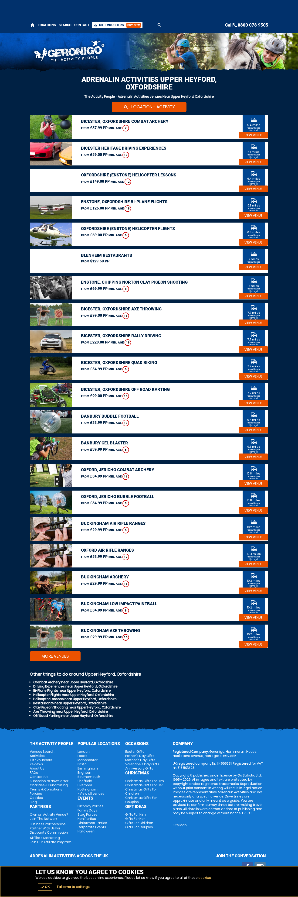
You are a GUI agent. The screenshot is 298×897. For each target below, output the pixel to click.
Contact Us (39, 776)
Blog (33, 802)
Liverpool (85, 785)
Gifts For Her (135, 818)
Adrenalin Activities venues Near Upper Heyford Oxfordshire (166, 96)
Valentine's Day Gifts (142, 764)
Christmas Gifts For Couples (141, 799)
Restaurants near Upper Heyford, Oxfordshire (70, 703)
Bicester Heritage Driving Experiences (123, 148)
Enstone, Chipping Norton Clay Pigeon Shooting (134, 282)
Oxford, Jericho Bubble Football (117, 496)
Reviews (36, 764)
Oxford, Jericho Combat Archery (117, 469)
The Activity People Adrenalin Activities (107, 52)
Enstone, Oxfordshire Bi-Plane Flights (124, 201)
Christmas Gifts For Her (144, 785)
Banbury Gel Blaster (104, 442)
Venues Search (42, 751)
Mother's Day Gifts (140, 760)
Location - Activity (149, 107)
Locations (47, 25)
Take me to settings (73, 886)
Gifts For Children (139, 823)
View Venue (253, 135)
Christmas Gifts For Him (144, 781)
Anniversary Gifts (139, 768)
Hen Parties (87, 818)
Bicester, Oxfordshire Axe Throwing (121, 308)
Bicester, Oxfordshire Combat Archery (124, 121)
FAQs (34, 772)
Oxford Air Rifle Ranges (107, 550)
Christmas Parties (92, 823)
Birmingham (88, 768)
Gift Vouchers (117, 25)
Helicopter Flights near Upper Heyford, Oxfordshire (73, 694)
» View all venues (91, 793)
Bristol (82, 764)
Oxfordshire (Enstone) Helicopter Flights (128, 228)
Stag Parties (88, 814)
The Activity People (99, 96)
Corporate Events (92, 827)
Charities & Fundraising (49, 785)
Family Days (87, 810)
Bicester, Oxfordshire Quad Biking (119, 362)
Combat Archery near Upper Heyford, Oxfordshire (73, 682)
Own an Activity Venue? (49, 816)
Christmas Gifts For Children (141, 791)
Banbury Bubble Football (110, 416)
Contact (81, 25)
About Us (37, 768)
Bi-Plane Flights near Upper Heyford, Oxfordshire (72, 690)
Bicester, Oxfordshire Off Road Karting (125, 389)
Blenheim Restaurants (106, 255)
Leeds (82, 755)
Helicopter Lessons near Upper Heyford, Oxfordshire (75, 699)
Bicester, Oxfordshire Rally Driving (121, 335)
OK (45, 887)
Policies (36, 793)
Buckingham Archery (105, 576)
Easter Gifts (134, 751)
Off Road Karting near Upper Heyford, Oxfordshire (73, 715)
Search (65, 25)
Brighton (84, 772)
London (84, 751)
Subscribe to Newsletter (49, 781)
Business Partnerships (49, 828)
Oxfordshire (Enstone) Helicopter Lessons (128, 174)
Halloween (86, 831)
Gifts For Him (135, 814)
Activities (37, 755)
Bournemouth (89, 776)
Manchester (88, 760)
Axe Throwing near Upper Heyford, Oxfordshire (70, 711)
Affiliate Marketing (50, 839)
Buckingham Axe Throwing (110, 630)
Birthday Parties (90, 806)
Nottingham (88, 789)
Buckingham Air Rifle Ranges (113, 523)
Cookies (36, 797)
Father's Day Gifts (139, 755)
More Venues (55, 656)
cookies (204, 877)
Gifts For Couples (139, 827)
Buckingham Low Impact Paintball (119, 603)
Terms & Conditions (46, 789)
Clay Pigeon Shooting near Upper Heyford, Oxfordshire (77, 707)
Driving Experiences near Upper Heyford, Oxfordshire (75, 686)
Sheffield (85, 781)
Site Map (180, 825)
